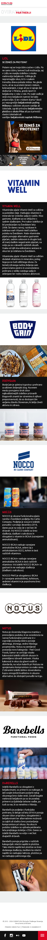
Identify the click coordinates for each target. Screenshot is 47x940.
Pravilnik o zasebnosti (31, 927)
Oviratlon (6, 3)
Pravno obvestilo (12, 927)
